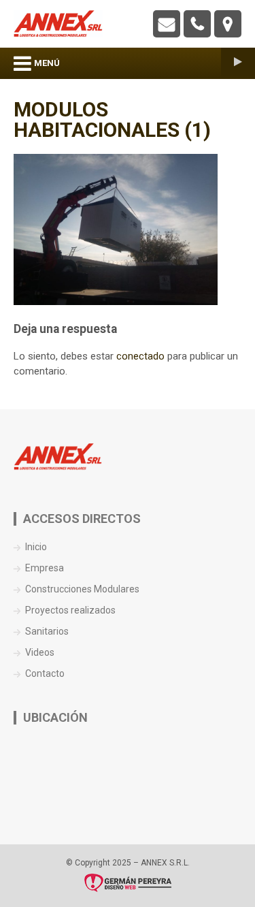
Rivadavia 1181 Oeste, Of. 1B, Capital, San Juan (227, 23)
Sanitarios (47, 631)
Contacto (45, 673)
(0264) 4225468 (197, 23)
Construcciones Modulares (82, 589)
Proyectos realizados (70, 610)
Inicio (36, 546)
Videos (39, 652)
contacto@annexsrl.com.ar (166, 23)
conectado (140, 356)
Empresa (44, 567)
